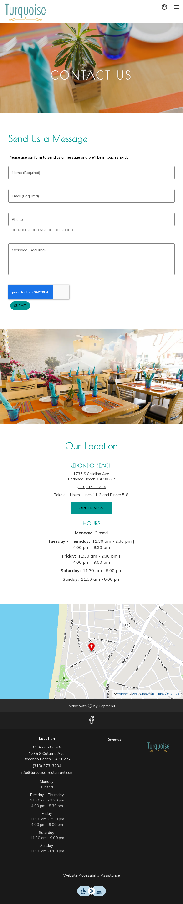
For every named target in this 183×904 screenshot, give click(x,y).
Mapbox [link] (122, 693)
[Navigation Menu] (176, 7)
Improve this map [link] (167, 693)
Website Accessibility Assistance (91, 875)
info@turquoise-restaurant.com (47, 772)
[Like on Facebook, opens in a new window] (91, 721)
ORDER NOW (91, 508)
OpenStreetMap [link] (143, 693)
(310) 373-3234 (47, 765)
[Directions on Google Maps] (91, 651)
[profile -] (164, 7)
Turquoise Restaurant (158, 747)
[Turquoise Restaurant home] (25, 12)
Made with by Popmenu (59, 706)
